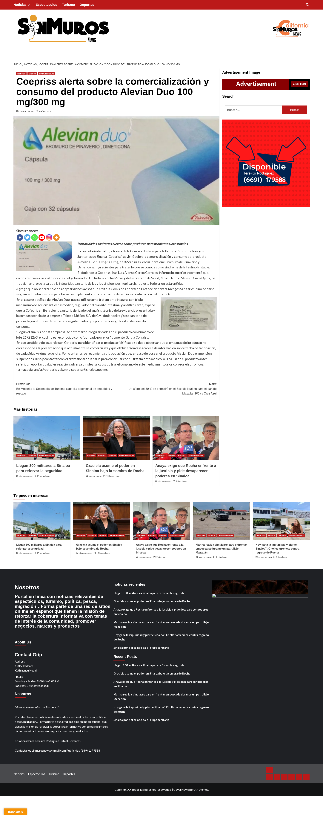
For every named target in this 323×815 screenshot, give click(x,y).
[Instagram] (49, 237)
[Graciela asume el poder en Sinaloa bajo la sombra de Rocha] (116, 438)
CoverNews (181, 789)
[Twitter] (27, 237)
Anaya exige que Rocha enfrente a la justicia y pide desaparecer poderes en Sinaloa (185, 471)
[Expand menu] (29, 5)
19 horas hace (43, 476)
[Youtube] (42, 237)
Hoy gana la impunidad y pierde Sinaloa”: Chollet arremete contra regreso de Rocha (277, 548)
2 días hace (181, 481)
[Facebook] (20, 237)
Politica (101, 456)
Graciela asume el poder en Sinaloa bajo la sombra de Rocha (151, 601)
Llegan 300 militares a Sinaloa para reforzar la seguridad (149, 593)
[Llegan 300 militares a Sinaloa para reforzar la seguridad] (46, 438)
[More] (56, 237)
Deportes (87, 5)
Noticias (20, 5)
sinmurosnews (27, 111)
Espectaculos (46, 5)
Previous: (64, 388)
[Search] (307, 4)
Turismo (68, 5)
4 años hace (45, 111)
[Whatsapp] (34, 237)
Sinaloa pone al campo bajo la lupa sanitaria (141, 647)
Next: (172, 388)
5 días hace (281, 557)
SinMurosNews (46, 74)
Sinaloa (32, 74)
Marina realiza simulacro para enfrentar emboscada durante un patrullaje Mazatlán (221, 548)
